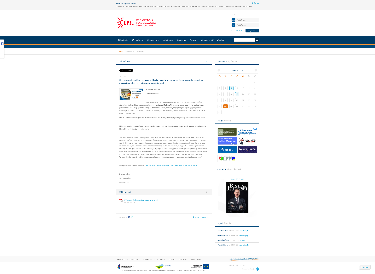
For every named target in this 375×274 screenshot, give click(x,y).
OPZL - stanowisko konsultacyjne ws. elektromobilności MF (141, 200)
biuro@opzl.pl (244, 231)
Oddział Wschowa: (223, 245)
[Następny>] (256, 70)
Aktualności (140, 51)
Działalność (161, 259)
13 (237, 94)
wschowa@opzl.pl (244, 245)
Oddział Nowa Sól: (223, 235)
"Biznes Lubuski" (230, 168)
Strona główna (129, 51)
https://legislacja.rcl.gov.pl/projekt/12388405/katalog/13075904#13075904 (171, 165)
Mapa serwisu (196, 259)
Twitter (132, 217)
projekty (224, 120)
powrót (204, 217)
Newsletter (183, 259)
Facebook (129, 217)
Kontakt (172, 259)
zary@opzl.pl (243, 240)
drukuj (197, 217)
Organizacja (134, 259)
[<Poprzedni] (219, 70)
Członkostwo (147, 259)
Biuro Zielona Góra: (223, 231)
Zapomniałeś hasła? (237, 31)
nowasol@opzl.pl (243, 235)
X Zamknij (255, 3)
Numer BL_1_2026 (237, 179)
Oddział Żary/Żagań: (223, 240)
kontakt (224, 223)
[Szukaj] (257, 40)
